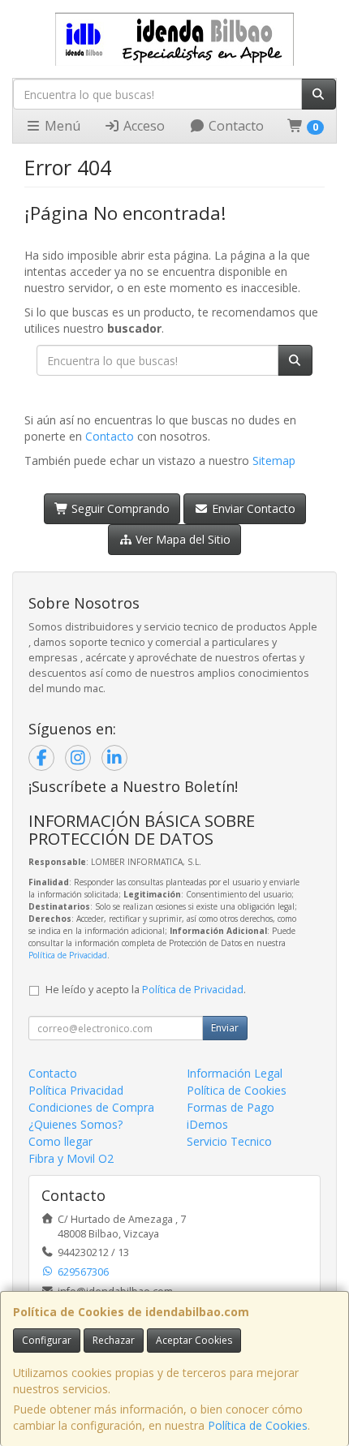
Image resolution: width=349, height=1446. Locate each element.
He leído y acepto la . (145, 989)
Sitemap (273, 460)
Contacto (234, 126)
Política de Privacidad (67, 955)
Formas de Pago (230, 1107)
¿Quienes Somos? (75, 1124)
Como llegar (60, 1141)
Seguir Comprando (119, 508)
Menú (60, 126)
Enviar (225, 1028)
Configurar (46, 1340)
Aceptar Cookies (194, 1340)
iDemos (207, 1124)
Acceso (142, 126)
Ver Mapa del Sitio (181, 539)
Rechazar (114, 1340)
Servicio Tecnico (229, 1141)
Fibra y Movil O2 (71, 1158)
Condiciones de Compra (91, 1107)
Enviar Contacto (252, 508)
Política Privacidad (75, 1090)
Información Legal (234, 1073)
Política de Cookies (258, 1425)
